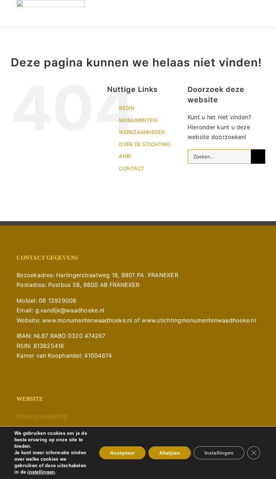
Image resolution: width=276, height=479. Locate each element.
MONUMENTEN (138, 120)
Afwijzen (169, 453)
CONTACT (131, 168)
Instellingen (219, 453)
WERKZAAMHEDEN (142, 132)
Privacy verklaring (42, 416)
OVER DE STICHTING (144, 144)
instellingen (41, 472)
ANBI (125, 156)
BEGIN (126, 108)
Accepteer (122, 453)
